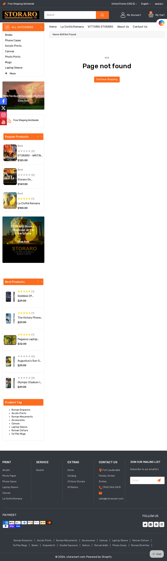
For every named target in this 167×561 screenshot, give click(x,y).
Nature (86, 545)
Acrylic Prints (13, 45)
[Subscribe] (159, 480)
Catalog (72, 475)
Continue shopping (107, 79)
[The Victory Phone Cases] (10, 318)
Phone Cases (13, 40)
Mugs (8, 62)
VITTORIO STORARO (100, 26)
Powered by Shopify (99, 556)
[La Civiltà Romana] (10, 200)
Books (8, 34)
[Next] (41, 136)
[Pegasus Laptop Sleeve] (10, 340)
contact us (140, 26)
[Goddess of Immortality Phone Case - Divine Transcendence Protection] (10, 297)
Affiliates (73, 487)
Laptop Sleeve (13, 67)
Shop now (23, 100)
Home (56, 34)
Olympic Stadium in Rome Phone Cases (30, 384)
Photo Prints (12, 56)
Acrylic (6, 470)
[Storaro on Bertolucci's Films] (10, 176)
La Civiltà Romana (72, 26)
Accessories (18, 420)
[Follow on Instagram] (3, 115)
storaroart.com (75, 556)
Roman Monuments (22, 416)
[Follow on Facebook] (3, 101)
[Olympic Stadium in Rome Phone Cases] (10, 383)
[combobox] (76, 15)
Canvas (9, 51)
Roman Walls (101, 545)
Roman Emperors (21, 410)
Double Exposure (69, 545)
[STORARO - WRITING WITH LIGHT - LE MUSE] (10, 152)
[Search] (102, 15)
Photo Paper (9, 475)
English (145, 3)
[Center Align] (7, 27)
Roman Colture (20, 430)
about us (123, 26)
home (53, 26)
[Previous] (38, 136)
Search (40, 470)
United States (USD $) (123, 3)
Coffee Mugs (19, 434)
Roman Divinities (140, 545)
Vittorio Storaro (76, 481)
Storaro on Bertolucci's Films (28, 181)
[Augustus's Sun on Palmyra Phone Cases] (10, 361)
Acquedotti (49, 545)
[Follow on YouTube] (3, 121)
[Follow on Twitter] (3, 108)
